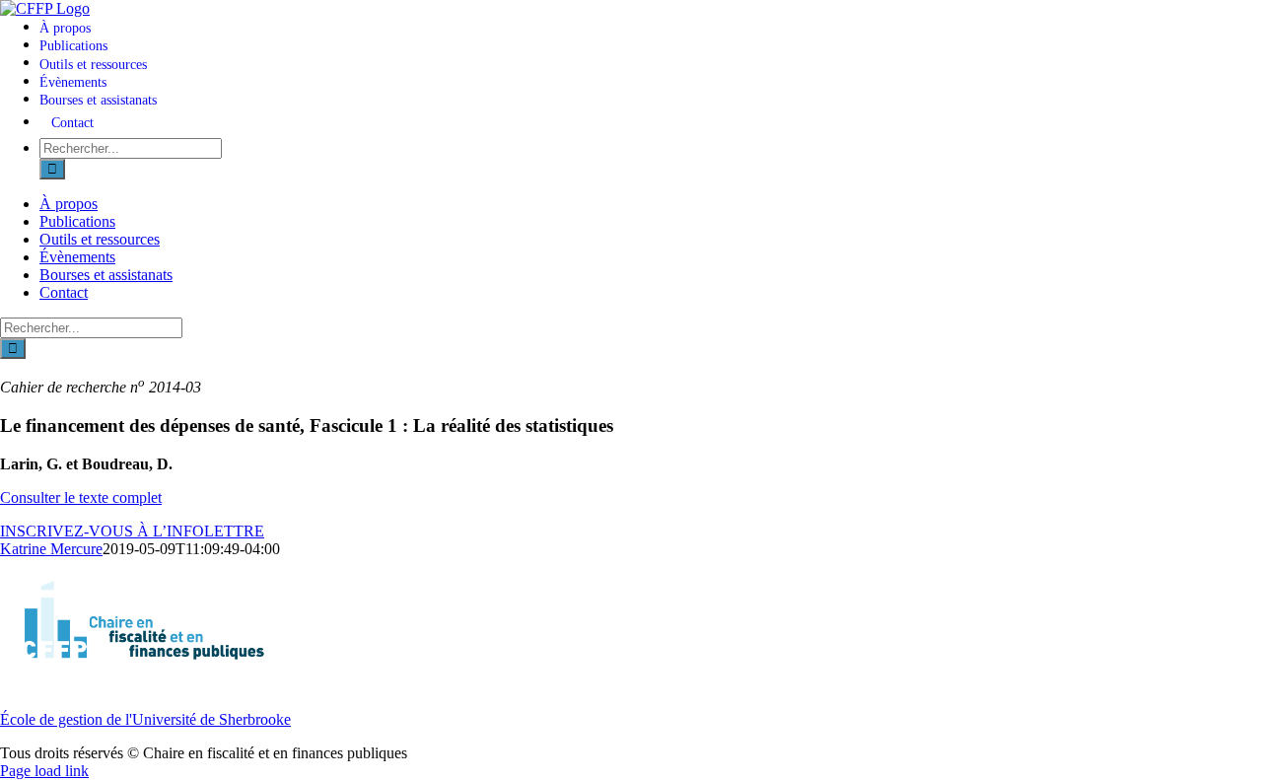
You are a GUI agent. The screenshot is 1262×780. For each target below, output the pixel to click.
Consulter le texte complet (81, 497)
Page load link (44, 770)
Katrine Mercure (51, 548)
